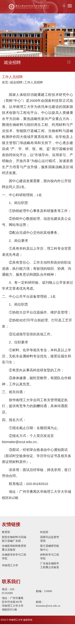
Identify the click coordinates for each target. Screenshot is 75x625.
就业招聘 (16, 82)
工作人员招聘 (33, 82)
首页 (5, 82)
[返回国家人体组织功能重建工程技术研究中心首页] (29, 7)
